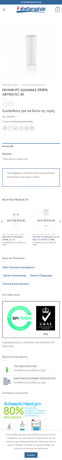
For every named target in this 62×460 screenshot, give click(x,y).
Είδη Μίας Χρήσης (10, 85)
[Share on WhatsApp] (5, 128)
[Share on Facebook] (10, 128)
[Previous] (2, 227)
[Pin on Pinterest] (26, 128)
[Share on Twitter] (15, 128)
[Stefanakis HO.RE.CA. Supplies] (31, 9)
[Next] (59, 227)
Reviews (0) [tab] (7, 146)
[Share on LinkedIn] (32, 128)
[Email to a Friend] (21, 128)
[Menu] (4, 9)
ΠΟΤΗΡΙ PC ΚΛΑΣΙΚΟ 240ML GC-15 (12, 238)
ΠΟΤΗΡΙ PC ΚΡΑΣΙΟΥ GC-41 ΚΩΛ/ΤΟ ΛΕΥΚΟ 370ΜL (46, 238)
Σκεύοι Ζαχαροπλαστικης (34, 85)
